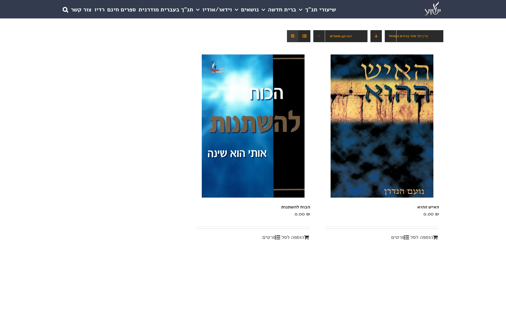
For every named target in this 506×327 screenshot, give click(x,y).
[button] (65, 9)
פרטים (397, 237)
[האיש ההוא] (381, 126)
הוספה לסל (421, 237)
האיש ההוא (428, 207)
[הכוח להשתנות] (253, 126)
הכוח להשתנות (295, 207)
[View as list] (304, 36)
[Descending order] (376, 36)
